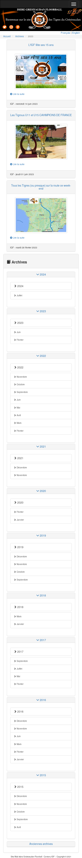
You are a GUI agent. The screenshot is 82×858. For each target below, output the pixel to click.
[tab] (41, 274)
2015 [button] (42, 775)
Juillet (19, 295)
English (76, 32)
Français (65, 32)
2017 (20, 652)
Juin (18, 332)
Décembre (21, 467)
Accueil (6, 36)
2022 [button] (42, 356)
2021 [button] (42, 446)
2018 (20, 607)
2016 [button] (42, 700)
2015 (20, 787)
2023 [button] (42, 311)
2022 (20, 367)
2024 (20, 286)
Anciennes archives (41, 844)
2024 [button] (42, 274)
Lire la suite (18, 94)
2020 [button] (42, 491)
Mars (18, 422)
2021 (20, 458)
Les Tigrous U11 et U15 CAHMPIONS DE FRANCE (41, 115)
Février (19, 339)
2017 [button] (42, 640)
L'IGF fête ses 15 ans (41, 45)
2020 (20, 502)
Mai (18, 407)
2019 (20, 547)
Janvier (20, 519)
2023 (20, 323)
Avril (18, 415)
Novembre (21, 376)
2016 (20, 711)
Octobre (20, 384)
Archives (19, 36)
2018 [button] (42, 595)
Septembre (22, 392)
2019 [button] (42, 535)
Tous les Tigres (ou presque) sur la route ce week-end (41, 186)
